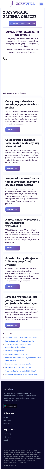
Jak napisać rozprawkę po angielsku (18, 364)
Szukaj (5, 440)
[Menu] (41, 4)
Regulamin (6, 424)
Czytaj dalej (12, 129)
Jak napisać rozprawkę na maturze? (18, 367)
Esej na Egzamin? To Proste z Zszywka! (19, 341)
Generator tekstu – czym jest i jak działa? (20, 371)
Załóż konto (7, 437)
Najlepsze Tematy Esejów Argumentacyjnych (21, 374)
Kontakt (5, 417)
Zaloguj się (7, 434)
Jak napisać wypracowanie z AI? (16, 354)
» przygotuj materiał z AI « (22, 23)
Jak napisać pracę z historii (14, 350)
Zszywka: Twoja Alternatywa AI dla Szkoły (20, 337)
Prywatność (7, 420)
